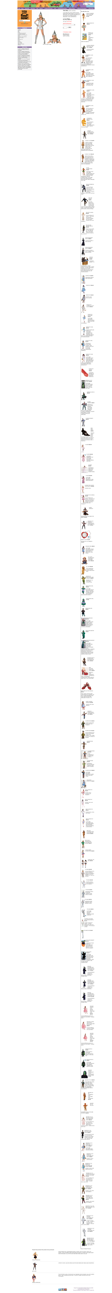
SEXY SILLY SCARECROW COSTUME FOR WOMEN (88, 842)
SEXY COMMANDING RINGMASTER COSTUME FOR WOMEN (24, 58)
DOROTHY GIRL (89, 327)
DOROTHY (88, 275)
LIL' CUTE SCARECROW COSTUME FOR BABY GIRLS (91, 558)
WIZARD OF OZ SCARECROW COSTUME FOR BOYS (89, 1187)
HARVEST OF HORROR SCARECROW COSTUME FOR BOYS (91, 523)
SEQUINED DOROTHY (89, 781)
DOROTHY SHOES (91, 369)
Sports (19, 30)
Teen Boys (33, 8)
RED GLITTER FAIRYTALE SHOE (91, 669)
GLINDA (87, 444)
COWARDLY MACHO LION (89, 119)
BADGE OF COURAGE (90, 33)
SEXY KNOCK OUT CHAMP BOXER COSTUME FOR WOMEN (24, 66)
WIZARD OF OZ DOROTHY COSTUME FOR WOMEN (88, 1165)
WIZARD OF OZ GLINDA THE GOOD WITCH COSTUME (90, 1174)
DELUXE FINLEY (90, 198)
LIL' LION (88, 566)
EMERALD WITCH (90, 392)
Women (41, 8)
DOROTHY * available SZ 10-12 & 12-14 (90, 305)
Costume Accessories (62, 8)
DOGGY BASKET (91, 258)
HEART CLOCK (84, 539)
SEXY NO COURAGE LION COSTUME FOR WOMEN (90, 832)
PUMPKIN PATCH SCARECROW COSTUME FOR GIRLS (90, 659)
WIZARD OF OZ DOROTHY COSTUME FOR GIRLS (89, 1145)
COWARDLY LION (89, 55)
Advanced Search (24, 23)
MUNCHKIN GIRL (89, 585)
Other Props (91, 8)
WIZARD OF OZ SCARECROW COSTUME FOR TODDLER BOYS (89, 1197)
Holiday (19, 29)
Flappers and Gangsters (22, 34)
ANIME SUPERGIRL (36, 1282)
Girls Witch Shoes (92, 429)
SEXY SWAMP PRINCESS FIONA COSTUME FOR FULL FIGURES (23, 49)
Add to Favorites (66, 35)
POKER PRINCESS (36, 1259)
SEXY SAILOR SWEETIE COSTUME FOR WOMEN (23, 54)
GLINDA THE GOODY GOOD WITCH (89, 486)
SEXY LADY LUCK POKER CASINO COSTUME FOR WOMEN (24, 64)
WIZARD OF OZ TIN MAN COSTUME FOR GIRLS (90, 1217)
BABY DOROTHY (90, 23)
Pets (55, 8)
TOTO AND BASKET (90, 940)
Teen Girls (27, 8)
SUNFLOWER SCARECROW (88, 850)
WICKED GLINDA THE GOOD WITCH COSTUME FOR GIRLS (92, 1010)
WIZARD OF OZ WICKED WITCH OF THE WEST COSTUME (90, 1240)
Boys (22, 8)
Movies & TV (20, 39)
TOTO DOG (88, 951)
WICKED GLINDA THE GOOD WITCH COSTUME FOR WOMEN (92, 1037)
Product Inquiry (66, 34)
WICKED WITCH (88, 1048)
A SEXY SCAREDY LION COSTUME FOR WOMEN (90, 14)
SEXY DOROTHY (88, 789)
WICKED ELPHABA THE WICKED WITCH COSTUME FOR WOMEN (90, 994)
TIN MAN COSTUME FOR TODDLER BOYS (89, 919)
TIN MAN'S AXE (87, 930)
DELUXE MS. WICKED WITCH (89, 226)
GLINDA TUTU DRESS (89, 494)
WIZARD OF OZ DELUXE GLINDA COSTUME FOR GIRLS (89, 1118)
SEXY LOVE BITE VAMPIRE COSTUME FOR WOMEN (24, 60)
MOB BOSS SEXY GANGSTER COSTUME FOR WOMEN (24, 62)
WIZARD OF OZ (88, 1079)
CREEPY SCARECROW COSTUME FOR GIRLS (90, 132)
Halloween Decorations (81, 8)
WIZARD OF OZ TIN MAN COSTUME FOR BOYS (90, 1207)
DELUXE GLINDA (89, 212)
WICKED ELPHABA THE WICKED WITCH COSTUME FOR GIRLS (90, 968)
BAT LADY (34, 1271)
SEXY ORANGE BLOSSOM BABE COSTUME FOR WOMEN (24, 56)
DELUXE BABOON (90, 184)
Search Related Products (86, 1248)
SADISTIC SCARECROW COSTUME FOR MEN (90, 713)
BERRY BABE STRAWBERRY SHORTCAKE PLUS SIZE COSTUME (24, 68)
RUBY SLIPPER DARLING (89, 702)
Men (37, 8)
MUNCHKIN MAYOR (90, 630)
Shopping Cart (88, 2)
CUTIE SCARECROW (89, 168)
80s (18, 31)
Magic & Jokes (72, 8)
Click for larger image (47, 44)
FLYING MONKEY (89, 402)
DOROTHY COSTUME (90, 315)
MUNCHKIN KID (89, 608)
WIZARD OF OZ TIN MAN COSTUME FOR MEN (90, 1230)
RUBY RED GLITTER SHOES (87, 690)
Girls (19, 8)
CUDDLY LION (88, 140)
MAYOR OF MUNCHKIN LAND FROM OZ (90, 577)
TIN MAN (87, 869)
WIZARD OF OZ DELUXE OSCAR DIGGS (87, 1131)
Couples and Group (48, 8)
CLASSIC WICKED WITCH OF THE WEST (90, 46)
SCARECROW (88, 720)
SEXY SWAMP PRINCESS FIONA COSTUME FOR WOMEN (24, 52)
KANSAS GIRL (89, 546)
